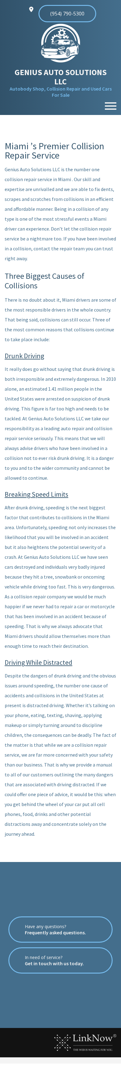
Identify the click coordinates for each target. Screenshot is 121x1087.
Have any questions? (55, 930)
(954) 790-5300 (67, 13)
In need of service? (54, 960)
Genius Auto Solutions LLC (61, 77)
